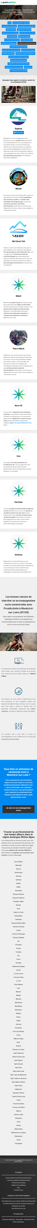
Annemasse (18, 872)
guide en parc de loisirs (24, 29)
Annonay (18, 876)
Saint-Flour (18, 1067)
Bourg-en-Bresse (18, 894)
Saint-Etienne (18, 1064)
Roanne (18, 1046)
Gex (18, 955)
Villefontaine (18, 1129)
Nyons (19, 1017)
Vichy (18, 1122)
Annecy (18, 869)
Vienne (18, 1125)
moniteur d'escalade (8, 53)
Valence (18, 1111)
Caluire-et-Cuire (18, 912)
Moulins (18, 1013)
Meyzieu (18, 999)
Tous (9, 23)
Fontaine (18, 952)
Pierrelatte (18, 1028)
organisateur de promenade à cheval (18, 64)
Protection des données (18, 1182)
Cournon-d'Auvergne (18, 934)
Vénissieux (18, 1118)
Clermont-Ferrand (18, 926)
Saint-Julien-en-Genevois (19, 1078)
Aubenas (18, 880)
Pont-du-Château (18, 1031)
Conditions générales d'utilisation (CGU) (18, 1180)
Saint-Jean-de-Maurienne (18, 1075)
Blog (18, 1187)
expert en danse (10, 29)
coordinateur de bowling (9, 26)
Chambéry (18, 919)
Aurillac (18, 883)
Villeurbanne (18, 1136)
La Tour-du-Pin (18, 973)
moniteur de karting (26, 40)
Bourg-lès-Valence (18, 898)
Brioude (18, 905)
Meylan (18, 995)
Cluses (18, 930)
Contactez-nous (18, 1190)
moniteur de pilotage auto (8, 43)
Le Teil (18, 981)
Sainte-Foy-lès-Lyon (18, 1057)
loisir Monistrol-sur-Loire (18, 1208)
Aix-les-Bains (18, 861)
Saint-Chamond (18, 1053)
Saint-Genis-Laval (18, 1071)
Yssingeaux (18, 1143)
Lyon (18, 988)
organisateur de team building (13, 67)
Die (19, 941)
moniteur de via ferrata (28, 50)
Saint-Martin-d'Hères (18, 1082)
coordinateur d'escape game (26, 26)
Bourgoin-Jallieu (18, 901)
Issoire (18, 970)
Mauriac (18, 992)
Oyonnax (18, 1024)
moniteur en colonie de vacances (25, 53)
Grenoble (18, 963)
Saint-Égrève (18, 1060)
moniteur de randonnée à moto (27, 43)
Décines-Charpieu (18, 937)
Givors (19, 959)
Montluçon (18, 1010)
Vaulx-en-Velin (18, 1114)
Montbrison (18, 1002)
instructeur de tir (12, 36)
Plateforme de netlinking (18, 1185)
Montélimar (18, 1006)
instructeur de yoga (24, 36)
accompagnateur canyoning (21, 23)
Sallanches (18, 1089)
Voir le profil (19, 132)
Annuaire (7, 1178)
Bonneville (18, 890)
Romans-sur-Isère (18, 1049)
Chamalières (18, 916)
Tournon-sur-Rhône (18, 1107)
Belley (18, 887)
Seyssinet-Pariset (18, 1093)
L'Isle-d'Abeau (18, 984)
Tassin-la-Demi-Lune (18, 1096)
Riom (18, 1042)
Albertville (18, 865)
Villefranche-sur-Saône (18, 1132)
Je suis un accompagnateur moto (18, 809)
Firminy (18, 948)
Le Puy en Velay (18, 977)
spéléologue (28, 67)
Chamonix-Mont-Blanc (18, 923)
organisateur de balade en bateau (18, 57)
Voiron (18, 1140)
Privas (19, 1035)
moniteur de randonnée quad (18, 46)
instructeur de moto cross (27, 33)
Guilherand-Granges (18, 966)
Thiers (18, 1100)
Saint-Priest (18, 1085)
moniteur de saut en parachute (11, 50)
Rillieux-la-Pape (18, 1038)
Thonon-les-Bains (18, 1103)
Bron (18, 908)
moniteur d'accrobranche (12, 40)
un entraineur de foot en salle (18, 70)
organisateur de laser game (18, 60)
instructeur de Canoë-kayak (10, 33)
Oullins (18, 1020)
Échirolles (18, 945)
